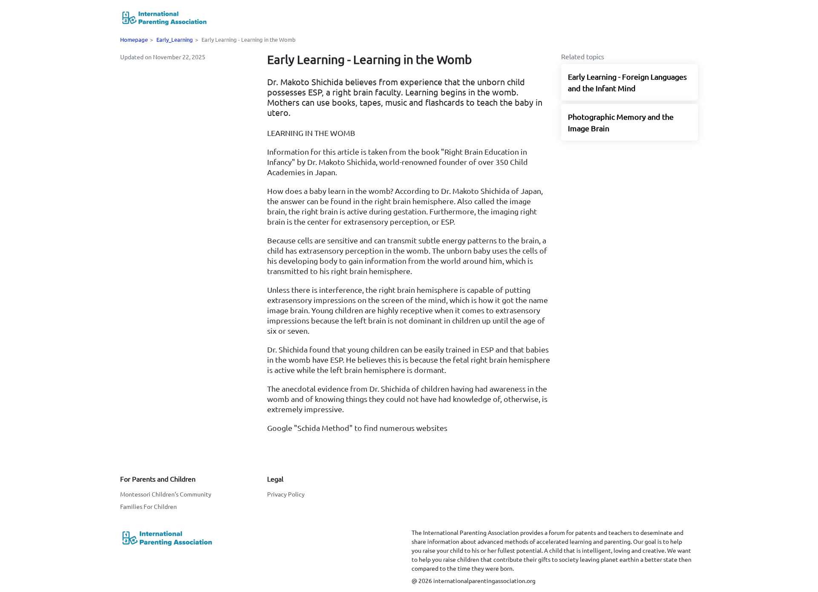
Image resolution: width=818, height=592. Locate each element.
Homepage (134, 39)
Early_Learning (174, 39)
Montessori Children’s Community (165, 494)
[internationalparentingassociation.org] (164, 18)
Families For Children (148, 506)
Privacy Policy (286, 494)
